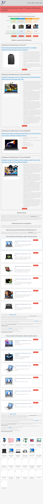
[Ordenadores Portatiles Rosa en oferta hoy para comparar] (39, 473)
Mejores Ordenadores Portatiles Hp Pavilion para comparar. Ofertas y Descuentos (4, 456)
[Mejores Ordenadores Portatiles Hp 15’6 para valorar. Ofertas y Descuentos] (11, 462)
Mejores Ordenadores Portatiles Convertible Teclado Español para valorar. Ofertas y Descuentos (31, 466)
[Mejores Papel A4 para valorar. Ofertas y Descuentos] (25, 440)
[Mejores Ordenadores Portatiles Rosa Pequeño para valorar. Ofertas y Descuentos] (18, 462)
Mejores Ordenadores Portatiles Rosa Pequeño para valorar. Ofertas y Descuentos (18, 466)
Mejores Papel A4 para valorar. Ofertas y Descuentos (25, 445)
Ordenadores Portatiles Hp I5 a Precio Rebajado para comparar (4, 488)
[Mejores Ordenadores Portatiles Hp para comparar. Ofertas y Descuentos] (25, 473)
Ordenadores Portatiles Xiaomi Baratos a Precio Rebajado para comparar (4, 445)
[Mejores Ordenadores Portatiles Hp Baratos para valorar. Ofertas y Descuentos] (39, 440)
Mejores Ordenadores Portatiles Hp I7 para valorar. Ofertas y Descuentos (18, 478)
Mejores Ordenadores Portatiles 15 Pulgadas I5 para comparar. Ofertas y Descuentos (18, 445)
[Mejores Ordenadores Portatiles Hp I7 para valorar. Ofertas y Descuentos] (18, 473)
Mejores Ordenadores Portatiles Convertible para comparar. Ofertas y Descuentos (39, 456)
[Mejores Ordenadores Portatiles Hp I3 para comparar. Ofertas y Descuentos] (18, 451)
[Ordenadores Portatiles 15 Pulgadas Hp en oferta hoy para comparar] (32, 451)
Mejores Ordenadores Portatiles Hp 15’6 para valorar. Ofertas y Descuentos (11, 466)
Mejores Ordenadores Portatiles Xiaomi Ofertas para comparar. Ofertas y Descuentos (4, 466)
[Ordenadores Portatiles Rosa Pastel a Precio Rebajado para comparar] (39, 462)
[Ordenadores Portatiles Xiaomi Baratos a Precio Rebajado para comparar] (4, 440)
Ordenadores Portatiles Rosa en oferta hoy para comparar (38, 477)
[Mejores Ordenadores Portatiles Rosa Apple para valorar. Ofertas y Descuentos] (32, 440)
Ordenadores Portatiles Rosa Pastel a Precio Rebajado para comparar (38, 466)
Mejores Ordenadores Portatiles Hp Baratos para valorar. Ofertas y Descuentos (38, 445)
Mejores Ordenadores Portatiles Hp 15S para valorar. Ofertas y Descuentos (11, 456)
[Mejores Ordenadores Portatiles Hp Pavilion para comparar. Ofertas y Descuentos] (4, 451)
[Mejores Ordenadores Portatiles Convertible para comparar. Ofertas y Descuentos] (39, 451)
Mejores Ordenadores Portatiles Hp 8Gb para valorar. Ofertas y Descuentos (25, 466)
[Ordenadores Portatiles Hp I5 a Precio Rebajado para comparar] (4, 484)
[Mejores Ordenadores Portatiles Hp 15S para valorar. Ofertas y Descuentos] (11, 451)
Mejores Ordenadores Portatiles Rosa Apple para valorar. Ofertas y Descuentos (31, 445)
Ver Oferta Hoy (25, 69)
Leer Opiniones (36, 265)
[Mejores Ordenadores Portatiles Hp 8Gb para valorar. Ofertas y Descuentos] (25, 462)
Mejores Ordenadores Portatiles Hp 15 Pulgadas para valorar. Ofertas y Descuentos (31, 478)
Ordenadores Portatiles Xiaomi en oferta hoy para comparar (4, 477)
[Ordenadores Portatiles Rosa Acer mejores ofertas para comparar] (11, 440)
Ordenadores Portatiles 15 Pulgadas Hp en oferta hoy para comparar (32, 455)
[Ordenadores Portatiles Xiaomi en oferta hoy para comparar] (4, 473)
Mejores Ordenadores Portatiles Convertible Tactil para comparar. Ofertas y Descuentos (25, 456)
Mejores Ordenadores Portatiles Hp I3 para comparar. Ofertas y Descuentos (18, 456)
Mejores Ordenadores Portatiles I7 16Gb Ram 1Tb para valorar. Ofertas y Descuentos (11, 478)
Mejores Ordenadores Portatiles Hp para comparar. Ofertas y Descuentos (25, 478)
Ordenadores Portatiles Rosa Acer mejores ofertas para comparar (11, 445)
